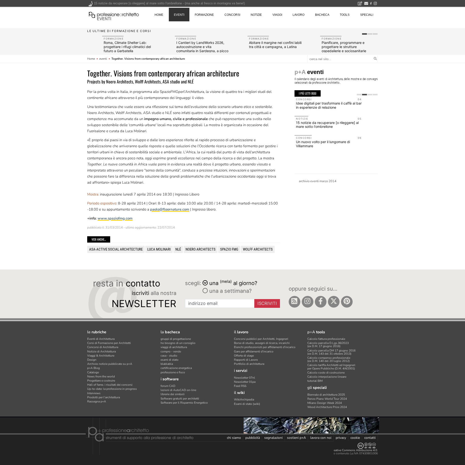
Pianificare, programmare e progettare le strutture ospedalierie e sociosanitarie (344, 47)
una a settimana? (230, 291)
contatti (370, 437)
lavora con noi (320, 437)
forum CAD (168, 386)
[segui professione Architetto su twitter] (334, 302)
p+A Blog (93, 368)
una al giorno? (233, 282)
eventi (104, 19)
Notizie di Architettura (101, 351)
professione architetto (114, 14)
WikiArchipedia (244, 399)
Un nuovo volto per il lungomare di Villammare (323, 144)
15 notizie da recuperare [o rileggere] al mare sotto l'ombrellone (327, 125)
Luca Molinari (159, 249)
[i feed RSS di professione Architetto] (294, 302)
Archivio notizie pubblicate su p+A (109, 364)
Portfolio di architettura (249, 364)
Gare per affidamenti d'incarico (253, 351)
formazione (204, 14)
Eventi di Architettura (101, 339)
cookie (355, 437)
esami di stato (169, 360)
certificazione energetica (176, 368)
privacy (341, 437)
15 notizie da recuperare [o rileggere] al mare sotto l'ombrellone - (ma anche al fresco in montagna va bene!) (169, 3)
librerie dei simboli (173, 394)
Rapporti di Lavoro (246, 360)
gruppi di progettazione (176, 339)
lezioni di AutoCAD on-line (178, 390)
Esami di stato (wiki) (247, 404)
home (159, 14)
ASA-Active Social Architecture (116, 249)
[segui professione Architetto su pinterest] (347, 302)
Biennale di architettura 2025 (326, 395)
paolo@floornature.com (169, 209)
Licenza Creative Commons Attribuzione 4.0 (348, 450)
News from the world (101, 376)
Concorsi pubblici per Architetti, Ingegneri (261, 339)
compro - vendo (171, 351)
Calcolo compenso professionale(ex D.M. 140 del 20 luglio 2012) (328, 359)
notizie (256, 14)
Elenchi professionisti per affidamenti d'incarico (264, 347)
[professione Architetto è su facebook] (320, 302)
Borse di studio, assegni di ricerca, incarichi (262, 343)
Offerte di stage (244, 356)
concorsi (232, 14)
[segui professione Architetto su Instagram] (307, 302)
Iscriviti (267, 303)
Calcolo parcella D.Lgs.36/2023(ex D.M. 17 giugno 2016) (328, 344)
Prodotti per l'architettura (103, 397)
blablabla (167, 364)
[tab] (364, 34)
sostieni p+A (296, 437)
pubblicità (252, 437)
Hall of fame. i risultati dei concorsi (109, 385)
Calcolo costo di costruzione (326, 373)
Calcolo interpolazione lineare (326, 377)
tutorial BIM (315, 381)
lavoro (298, 14)
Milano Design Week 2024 (324, 403)
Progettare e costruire (101, 381)
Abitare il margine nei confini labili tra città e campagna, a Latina (275, 45)
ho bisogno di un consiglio (178, 343)
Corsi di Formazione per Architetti (109, 343)
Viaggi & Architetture (100, 356)
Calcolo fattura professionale (326, 339)
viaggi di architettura (174, 347)
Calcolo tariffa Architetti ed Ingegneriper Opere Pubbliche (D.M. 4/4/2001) (331, 366)
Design (91, 360)
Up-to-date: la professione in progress (112, 389)
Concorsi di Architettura (102, 347)
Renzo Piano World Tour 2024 (327, 399)
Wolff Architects (258, 249)
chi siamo (234, 437)
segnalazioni (273, 437)
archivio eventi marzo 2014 (317, 181)
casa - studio (169, 356)
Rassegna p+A (96, 401)
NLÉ (178, 249)
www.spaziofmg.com (115, 218)
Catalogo (93, 372)
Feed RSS (240, 386)
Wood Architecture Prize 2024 (327, 407)
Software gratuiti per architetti (180, 398)
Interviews (94, 393)
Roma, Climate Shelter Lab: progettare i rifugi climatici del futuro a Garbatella (127, 47)
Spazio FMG (229, 249)
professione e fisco (173, 372)
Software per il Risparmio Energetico (184, 403)
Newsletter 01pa (245, 382)
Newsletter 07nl (244, 378)
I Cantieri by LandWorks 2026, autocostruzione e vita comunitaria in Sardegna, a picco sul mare (202, 49)
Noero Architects (201, 249)
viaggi (277, 14)
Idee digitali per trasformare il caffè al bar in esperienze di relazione (329, 105)
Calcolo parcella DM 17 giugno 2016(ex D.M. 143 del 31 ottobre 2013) (331, 352)
